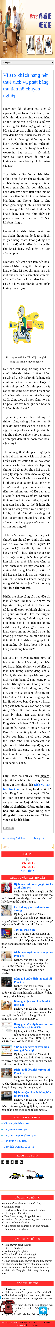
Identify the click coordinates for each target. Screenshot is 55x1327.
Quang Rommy (32, 1325)
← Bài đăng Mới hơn (13, 838)
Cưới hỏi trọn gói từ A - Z (18, 1146)
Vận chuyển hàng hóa (16, 1123)
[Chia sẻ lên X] (10, 828)
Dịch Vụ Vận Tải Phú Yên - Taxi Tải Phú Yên (34, 1322)
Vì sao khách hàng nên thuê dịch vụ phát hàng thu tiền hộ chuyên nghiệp (26, 85)
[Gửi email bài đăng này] (4, 828)
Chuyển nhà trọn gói (15, 1129)
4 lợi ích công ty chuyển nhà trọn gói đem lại (31, 1048)
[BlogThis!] (7, 828)
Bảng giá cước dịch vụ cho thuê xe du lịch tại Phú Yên (33, 1025)
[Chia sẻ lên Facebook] (12, 828)
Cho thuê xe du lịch (15, 1140)
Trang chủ (39, 838)
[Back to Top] (43, 1311)
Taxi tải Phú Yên (24, 929)
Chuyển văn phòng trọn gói (19, 1134)
